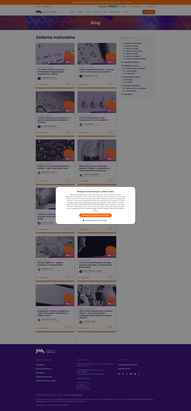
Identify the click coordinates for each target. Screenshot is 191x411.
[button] (95, 220)
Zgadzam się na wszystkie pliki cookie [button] (95, 215)
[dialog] (95, 205)
